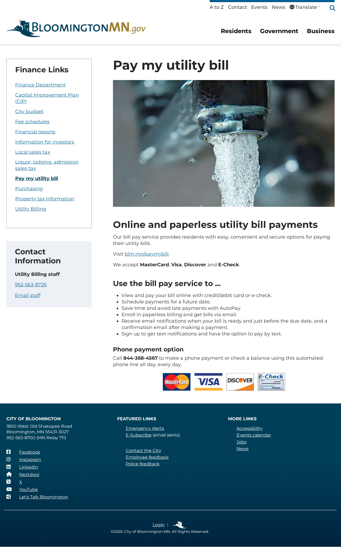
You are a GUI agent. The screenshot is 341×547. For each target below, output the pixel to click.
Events (259, 7)
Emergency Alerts (145, 428)
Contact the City (143, 450)
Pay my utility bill (36, 178)
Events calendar (254, 435)
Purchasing (29, 189)
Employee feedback (147, 457)
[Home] (76, 28)
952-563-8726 (31, 285)
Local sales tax (32, 152)
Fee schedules (32, 122)
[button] (330, 8)
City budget (29, 111)
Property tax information (44, 199)
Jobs (241, 442)
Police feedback (143, 463)
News (278, 7)
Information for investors (44, 142)
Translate (306, 7)
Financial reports (35, 132)
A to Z (217, 7)
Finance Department (40, 85)
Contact (237, 7)
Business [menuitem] (321, 31)
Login (159, 524)
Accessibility (250, 428)
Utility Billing (30, 209)
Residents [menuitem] (236, 31)
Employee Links (179, 525)
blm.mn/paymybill (147, 254)
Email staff (27, 295)
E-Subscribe (139, 435)
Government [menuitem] (279, 31)
